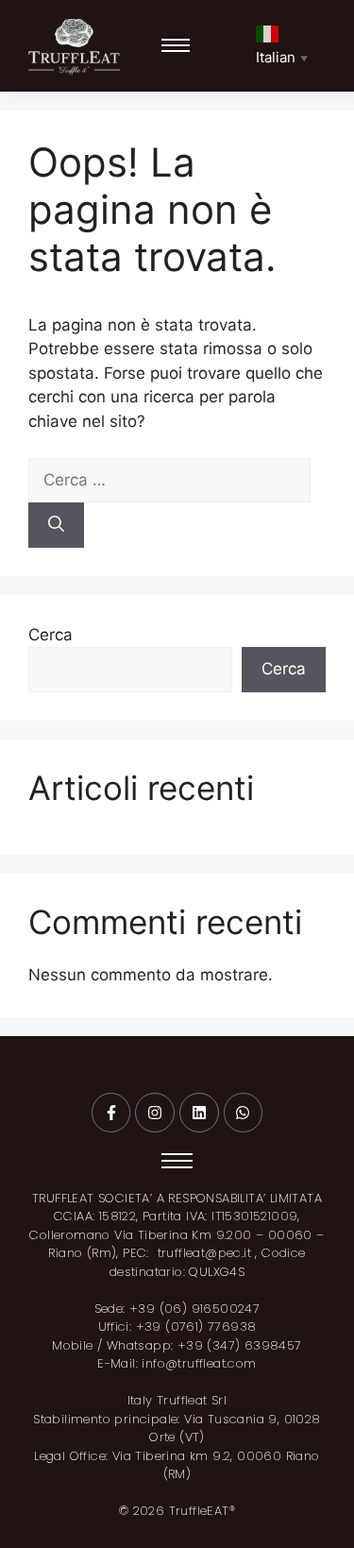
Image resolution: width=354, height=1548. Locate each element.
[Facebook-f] (111, 1112)
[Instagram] (155, 1112)
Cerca (50, 634)
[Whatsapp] (243, 1112)
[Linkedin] (199, 1112)
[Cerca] (56, 525)
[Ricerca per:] (169, 479)
